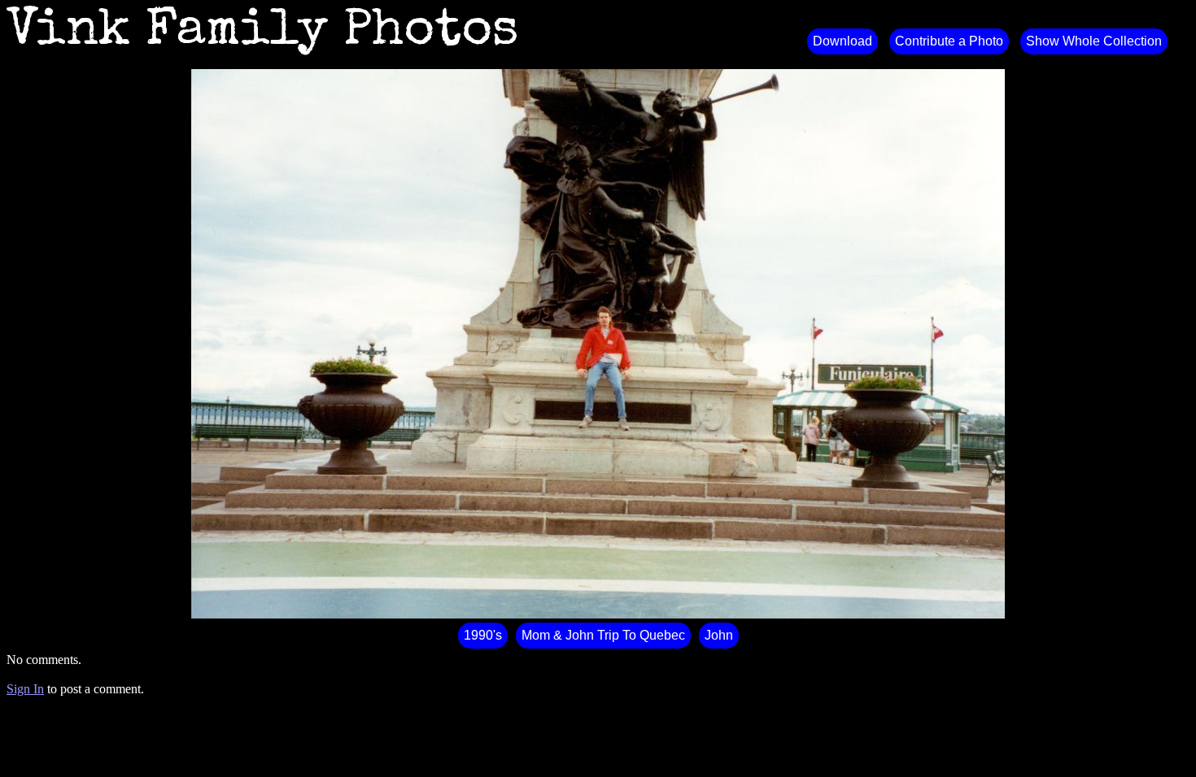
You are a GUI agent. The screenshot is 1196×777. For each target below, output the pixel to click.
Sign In (25, 689)
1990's (483, 635)
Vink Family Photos (263, 33)
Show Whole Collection (1094, 41)
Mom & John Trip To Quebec (603, 635)
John (719, 635)
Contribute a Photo (949, 41)
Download (842, 41)
